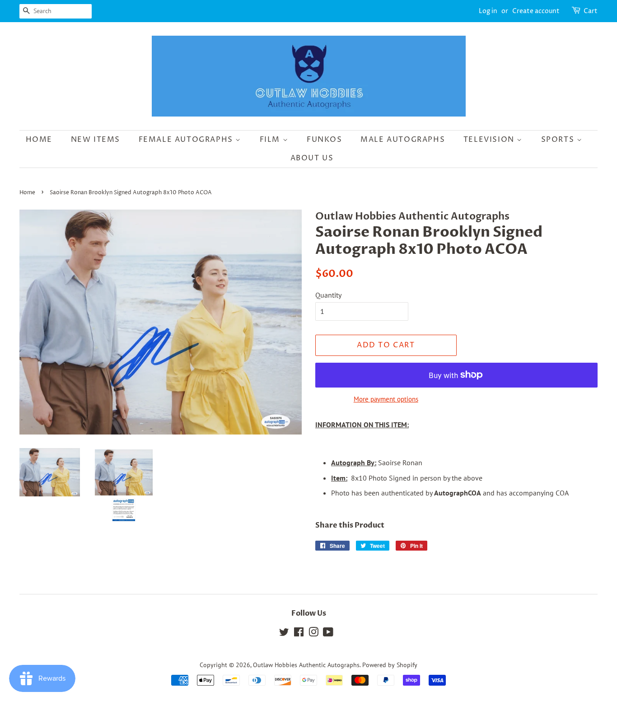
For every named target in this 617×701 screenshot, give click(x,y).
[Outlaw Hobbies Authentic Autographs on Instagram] (313, 634)
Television (490, 140)
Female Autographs (187, 140)
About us (312, 158)
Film (271, 140)
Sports (559, 140)
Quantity (328, 294)
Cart (591, 11)
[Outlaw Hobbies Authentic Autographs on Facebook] (299, 634)
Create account (536, 11)
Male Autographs (402, 140)
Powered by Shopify (389, 665)
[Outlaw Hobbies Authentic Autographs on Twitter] (284, 634)
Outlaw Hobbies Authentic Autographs (306, 665)
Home (39, 140)
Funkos (324, 140)
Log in (488, 11)
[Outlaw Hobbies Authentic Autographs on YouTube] (328, 634)
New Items (95, 140)
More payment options (386, 399)
